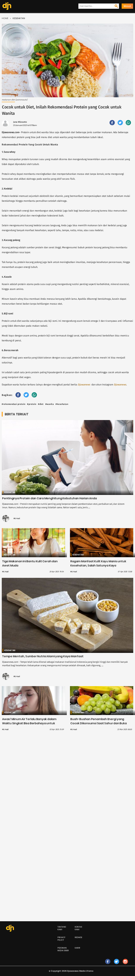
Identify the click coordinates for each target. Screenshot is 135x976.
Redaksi (78, 937)
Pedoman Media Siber (63, 949)
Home (5, 18)
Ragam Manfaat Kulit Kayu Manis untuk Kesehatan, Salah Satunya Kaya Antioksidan (98, 565)
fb (108, 965)
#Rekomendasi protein (13, 404)
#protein (31, 404)
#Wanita (49, 404)
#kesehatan (62, 404)
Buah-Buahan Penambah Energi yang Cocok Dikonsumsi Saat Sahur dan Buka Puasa (98, 723)
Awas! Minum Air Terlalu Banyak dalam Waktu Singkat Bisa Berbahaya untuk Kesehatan (29, 723)
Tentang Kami (61, 928)
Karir (77, 948)
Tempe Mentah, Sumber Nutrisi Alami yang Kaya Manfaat (42, 656)
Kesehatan (19, 18)
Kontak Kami (78, 928)
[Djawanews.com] (7, 6)
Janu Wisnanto (20, 122)
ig (125, 965)
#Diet (41, 404)
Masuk (127, 6)
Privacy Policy (61, 938)
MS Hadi (17, 518)
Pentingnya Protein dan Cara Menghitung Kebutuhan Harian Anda (49, 498)
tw (116, 965)
